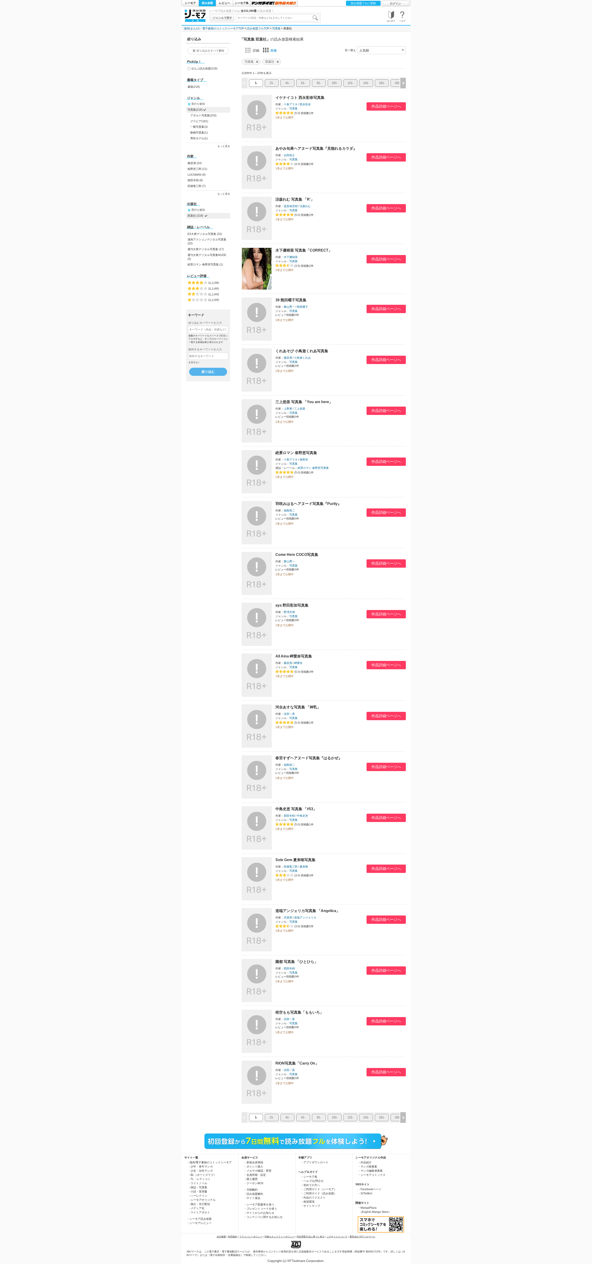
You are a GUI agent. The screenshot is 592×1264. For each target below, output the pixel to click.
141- (366, 83)
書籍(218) (194, 86)
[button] (403, 83)
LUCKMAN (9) (197, 174)
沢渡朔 (288, 917)
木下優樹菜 (291, 257)
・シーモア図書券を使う (259, 1204)
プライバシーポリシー (250, 1236)
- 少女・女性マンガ (201, 1170)
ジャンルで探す (222, 17)
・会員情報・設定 (255, 1175)
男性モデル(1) (199, 138)
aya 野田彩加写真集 (291, 605)
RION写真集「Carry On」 (297, 1063)
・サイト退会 (252, 1198)
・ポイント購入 (253, 1166)
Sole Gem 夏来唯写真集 (295, 860)
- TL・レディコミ (199, 1179)
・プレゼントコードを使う (260, 1208)
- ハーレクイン (198, 1195)
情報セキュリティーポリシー (280, 1236)
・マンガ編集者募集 (370, 1170)
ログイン (395, 3)
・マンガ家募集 (367, 1166)
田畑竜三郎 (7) (197, 186)
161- (382, 83)
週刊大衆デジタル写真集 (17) (206, 249)
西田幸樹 (289, 815)
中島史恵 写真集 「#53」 (296, 809)
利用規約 (232, 1236)
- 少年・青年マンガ (201, 1166)
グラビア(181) (199, 121)
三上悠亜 (299, 408)
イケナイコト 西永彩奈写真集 (299, 98)
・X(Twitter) (365, 1193)
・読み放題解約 (253, 1194)
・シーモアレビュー (199, 1223)
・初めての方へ (310, 1185)
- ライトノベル (198, 1183)
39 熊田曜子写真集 (290, 300)
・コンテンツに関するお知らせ (263, 1217)
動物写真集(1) (199, 132)
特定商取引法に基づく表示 (310, 1236)
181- (398, 83)
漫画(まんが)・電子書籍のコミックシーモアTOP (214, 28)
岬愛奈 (298, 663)
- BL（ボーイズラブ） (202, 1175)
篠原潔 (288, 357)
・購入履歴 (251, 1179)
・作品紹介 (365, 1162)
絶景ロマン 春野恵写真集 (296, 453)
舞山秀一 (289, 306)
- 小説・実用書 (198, 1191)
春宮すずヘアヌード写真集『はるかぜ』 (308, 758)
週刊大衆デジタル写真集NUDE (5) (207, 257)
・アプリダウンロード (314, 1162)
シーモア (190, 3)
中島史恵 (302, 815)
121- (350, 83)
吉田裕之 (289, 155)
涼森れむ (305, 206)
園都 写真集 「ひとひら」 (296, 962)
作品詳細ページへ (386, 106)
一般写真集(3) (199, 126)
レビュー (224, 3)
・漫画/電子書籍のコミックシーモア (209, 1162)
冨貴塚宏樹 (291, 206)
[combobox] (277, 17)
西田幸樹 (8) (195, 180)
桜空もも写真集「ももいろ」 (299, 1012)
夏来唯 (304, 866)
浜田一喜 (289, 714)
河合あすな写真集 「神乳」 (298, 707)
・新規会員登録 (253, 1162)
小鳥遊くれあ (302, 357)
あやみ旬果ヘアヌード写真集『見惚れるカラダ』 (316, 148)
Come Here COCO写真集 (296, 555)
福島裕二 (289, 510)
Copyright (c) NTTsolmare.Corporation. (296, 1261)
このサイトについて (337, 1236)
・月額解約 (251, 1189)
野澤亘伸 (289, 612)
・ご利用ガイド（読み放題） (319, 1193)
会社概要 (221, 1236)
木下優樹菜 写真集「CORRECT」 (303, 250)
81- (319, 83)
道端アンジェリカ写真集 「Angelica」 (307, 911)
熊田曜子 (302, 306)
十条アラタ (291, 104)
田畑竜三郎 (291, 866)
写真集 (276, 28)
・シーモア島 (309, 1176)
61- (303, 83)
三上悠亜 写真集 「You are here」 (304, 402)
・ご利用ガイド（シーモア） (319, 1189)
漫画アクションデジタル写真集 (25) (207, 241)
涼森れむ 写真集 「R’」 (294, 199)
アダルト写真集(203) (203, 115)
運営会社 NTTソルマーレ (362, 1236)
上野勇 (288, 408)
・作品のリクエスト (313, 1197)
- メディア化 (196, 1208)
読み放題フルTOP (258, 28)
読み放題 (207, 3)
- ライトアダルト (199, 1212)
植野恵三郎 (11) (197, 169)
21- (272, 83)
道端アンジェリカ (305, 917)
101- (335, 83)
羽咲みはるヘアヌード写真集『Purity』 (308, 504)
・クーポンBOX (253, 1183)
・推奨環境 (307, 1201)
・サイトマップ (310, 1206)
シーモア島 (242, 3)
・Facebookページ (369, 1189)
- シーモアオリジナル (202, 1200)
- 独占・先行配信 (199, 1204)
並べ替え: (351, 50)
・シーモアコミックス (371, 1175)
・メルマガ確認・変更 (257, 1170)
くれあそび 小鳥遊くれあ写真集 (301, 351)
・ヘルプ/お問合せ (312, 1181)
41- (287, 83)
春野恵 (304, 459)
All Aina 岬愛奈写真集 (293, 656)
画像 (273, 50)
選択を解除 (198, 104)
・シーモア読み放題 (199, 1218)
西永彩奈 (305, 104)
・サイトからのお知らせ (259, 1212)
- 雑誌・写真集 (198, 1187)
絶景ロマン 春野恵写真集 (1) (205, 264)
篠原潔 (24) (195, 163)
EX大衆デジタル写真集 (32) (205, 234)
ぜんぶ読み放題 (204, 68)
